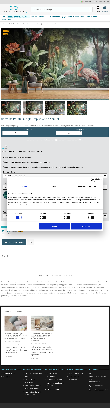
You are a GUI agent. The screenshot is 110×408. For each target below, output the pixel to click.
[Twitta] (5, 256)
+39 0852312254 (98, 386)
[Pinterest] (7, 256)
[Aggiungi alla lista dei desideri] (30, 242)
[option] (16, 338)
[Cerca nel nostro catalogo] (89, 9)
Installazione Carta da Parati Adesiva (33, 393)
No (5, 149)
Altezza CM (28, 129)
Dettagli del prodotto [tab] (62, 275)
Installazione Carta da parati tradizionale (33, 387)
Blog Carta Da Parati (76, 373)
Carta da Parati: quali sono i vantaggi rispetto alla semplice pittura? (16, 336)
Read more (8, 356)
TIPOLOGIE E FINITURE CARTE (33, 374)
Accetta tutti (86, 226)
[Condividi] (2, 256)
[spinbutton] (15, 133)
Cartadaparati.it (9, 373)
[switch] (43, 217)
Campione (6, 146)
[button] (18, 16)
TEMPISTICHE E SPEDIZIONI (52, 374)
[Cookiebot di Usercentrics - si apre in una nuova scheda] (92, 180)
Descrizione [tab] (44, 275)
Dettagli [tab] (55, 186)
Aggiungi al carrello (16, 242)
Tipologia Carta (9, 172)
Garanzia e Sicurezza (55, 380)
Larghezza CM (81, 129)
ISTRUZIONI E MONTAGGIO (30, 381)
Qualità (6, 183)
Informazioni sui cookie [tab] (87, 186)
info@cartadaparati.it (100, 390)
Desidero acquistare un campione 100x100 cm (24, 151)
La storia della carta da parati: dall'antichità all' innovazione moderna (42, 337)
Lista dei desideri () (102, 2)
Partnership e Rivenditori (74, 378)
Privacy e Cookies (53, 389)
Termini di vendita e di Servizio (55, 384)
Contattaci (7, 377)
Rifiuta (54, 226)
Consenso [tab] (23, 186)
